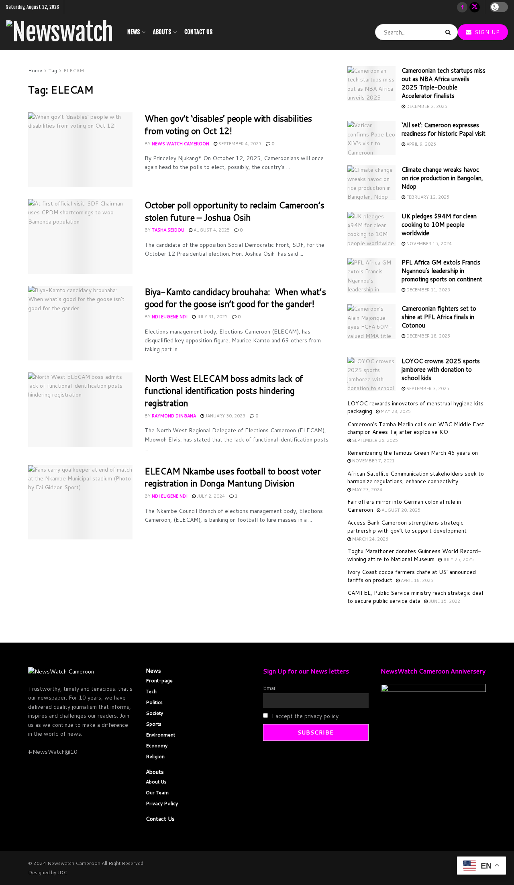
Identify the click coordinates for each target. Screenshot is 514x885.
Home (35, 70)
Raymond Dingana (174, 416)
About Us (156, 781)
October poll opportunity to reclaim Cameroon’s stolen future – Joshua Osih (234, 211)
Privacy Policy (162, 803)
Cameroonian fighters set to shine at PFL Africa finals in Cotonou (439, 317)
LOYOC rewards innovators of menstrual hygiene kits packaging (415, 407)
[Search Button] (449, 32)
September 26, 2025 (374, 440)
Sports (153, 723)
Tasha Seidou (168, 230)
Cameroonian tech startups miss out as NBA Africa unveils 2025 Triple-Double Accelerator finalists (443, 83)
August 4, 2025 (211, 230)
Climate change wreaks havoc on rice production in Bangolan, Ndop (442, 178)
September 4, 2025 (239, 143)
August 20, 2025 (400, 510)
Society (154, 713)
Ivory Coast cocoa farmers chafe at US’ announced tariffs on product (411, 576)
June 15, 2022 (444, 601)
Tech (151, 691)
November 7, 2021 (373, 461)
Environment (160, 734)
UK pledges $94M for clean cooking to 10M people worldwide (439, 224)
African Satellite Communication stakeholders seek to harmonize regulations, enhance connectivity (415, 478)
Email (270, 688)
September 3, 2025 (427, 388)
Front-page (159, 680)
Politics (154, 702)
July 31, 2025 (212, 316)
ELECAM (73, 70)
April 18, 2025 (416, 580)
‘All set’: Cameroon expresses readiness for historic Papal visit (443, 129)
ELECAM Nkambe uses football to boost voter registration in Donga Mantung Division (233, 477)
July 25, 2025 (458, 559)
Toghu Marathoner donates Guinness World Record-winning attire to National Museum (414, 555)
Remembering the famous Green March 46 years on (412, 453)
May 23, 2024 (366, 489)
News (133, 31)
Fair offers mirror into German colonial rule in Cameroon (404, 506)
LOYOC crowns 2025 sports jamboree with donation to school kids (441, 369)
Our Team (157, 792)
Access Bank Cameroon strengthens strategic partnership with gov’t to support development (407, 527)
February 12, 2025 (427, 197)
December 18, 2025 (427, 336)
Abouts (162, 31)
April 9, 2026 (420, 144)
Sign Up (486, 32)
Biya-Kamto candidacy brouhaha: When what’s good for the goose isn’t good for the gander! (235, 297)
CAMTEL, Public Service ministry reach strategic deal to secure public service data (415, 597)
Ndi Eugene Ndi (170, 316)
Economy (156, 745)
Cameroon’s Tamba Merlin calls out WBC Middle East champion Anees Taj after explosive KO (415, 428)
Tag (53, 70)
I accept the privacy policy (304, 716)
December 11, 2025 (427, 290)
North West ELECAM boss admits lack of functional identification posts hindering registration (224, 390)
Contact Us (198, 31)
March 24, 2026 (369, 539)
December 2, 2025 (426, 106)
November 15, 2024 (428, 243)
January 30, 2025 (224, 416)
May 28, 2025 (395, 411)
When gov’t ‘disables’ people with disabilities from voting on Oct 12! (228, 124)
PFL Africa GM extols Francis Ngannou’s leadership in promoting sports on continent (442, 270)
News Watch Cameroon (180, 143)
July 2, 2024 (210, 496)
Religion (155, 756)
